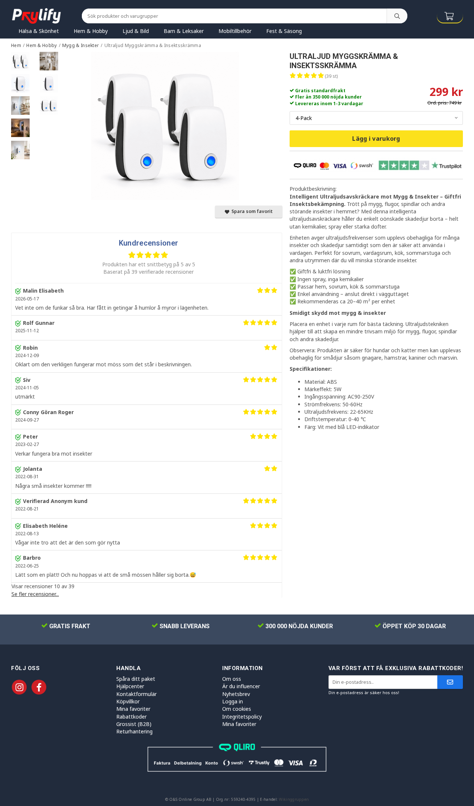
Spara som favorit (251, 211)
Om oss (231, 678)
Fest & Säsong (284, 30)
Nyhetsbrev (236, 693)
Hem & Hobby (91, 30)
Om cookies (236, 708)
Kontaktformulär (136, 693)
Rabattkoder (131, 716)
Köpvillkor (128, 701)
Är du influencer (241, 686)
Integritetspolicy (242, 716)
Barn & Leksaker (184, 30)
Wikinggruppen (294, 799)
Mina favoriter (133, 708)
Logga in (232, 701)
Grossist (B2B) (133, 723)
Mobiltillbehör (234, 30)
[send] (450, 682)
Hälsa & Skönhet (39, 30)
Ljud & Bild (136, 30)
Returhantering (134, 731)
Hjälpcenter (130, 686)
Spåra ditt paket (135, 678)
